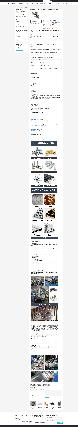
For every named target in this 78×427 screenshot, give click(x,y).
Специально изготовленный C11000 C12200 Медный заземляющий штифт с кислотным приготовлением (46, 408)
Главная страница (22, 3)
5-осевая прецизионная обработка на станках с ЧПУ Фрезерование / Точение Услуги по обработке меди (40, 418)
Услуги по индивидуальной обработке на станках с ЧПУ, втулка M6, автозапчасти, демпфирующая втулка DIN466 (32, 408)
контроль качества (49, 3)
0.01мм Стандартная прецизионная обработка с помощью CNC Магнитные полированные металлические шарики (52, 408)
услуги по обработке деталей (46, 384)
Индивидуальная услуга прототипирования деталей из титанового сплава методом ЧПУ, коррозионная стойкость (39, 408)
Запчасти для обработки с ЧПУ (20, 16)
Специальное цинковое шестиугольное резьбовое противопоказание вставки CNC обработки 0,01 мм (40, 421)
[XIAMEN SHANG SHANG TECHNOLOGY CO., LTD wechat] (19, 48)
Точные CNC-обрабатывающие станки (27, 415)
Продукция (28, 3)
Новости (63, 3)
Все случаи (67, 3)
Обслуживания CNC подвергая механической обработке (31, 6)
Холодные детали (18, 21)
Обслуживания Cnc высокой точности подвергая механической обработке (40, 385)
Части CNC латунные (19, 24)
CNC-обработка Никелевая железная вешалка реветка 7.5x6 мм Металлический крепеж (40, 423)
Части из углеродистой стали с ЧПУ (21, 26)
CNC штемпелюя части (19, 19)
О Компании (37, 3)
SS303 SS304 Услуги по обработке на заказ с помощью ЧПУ (59, 408)
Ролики (32, 3)
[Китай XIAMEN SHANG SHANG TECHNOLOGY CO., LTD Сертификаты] (18, 39)
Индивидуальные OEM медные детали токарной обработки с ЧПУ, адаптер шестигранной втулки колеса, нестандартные (27, 422)
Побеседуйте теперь (50, 28)
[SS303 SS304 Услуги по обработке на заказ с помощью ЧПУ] (59, 404)
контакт (45, 28)
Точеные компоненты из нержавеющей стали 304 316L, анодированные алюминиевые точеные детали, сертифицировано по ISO (27, 420)
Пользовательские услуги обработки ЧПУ (36, 384)
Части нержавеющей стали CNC (20, 28)
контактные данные (57, 3)
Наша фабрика (42, 3)
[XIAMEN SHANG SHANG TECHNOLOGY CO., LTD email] (17, 48)
